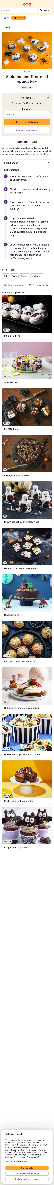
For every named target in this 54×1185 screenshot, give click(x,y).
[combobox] (21, 10)
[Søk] (4, 10)
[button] (28, 181)
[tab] (34, 142)
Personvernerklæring (16, 1161)
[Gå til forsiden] (27, 4)
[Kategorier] (4, 4)
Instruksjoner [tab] (23, 142)
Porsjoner (27, 109)
